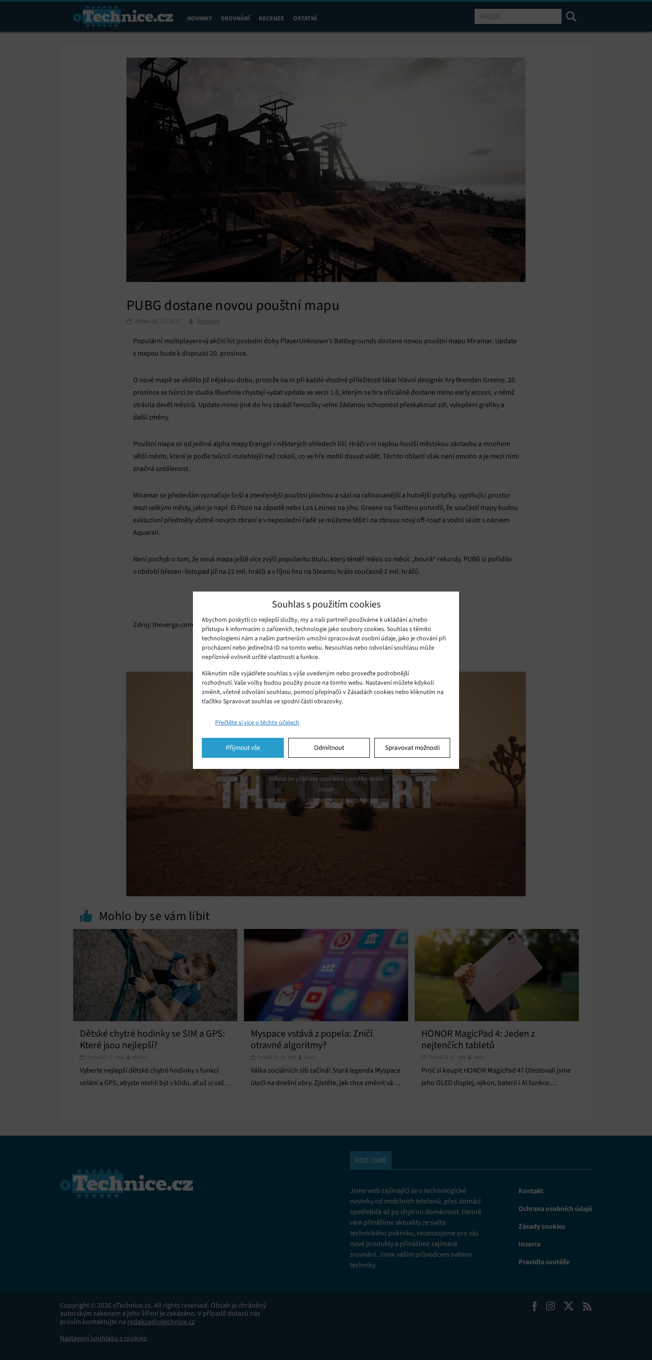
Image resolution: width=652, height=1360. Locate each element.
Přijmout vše (243, 748)
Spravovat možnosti (412, 748)
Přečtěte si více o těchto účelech (257, 722)
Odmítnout (329, 748)
